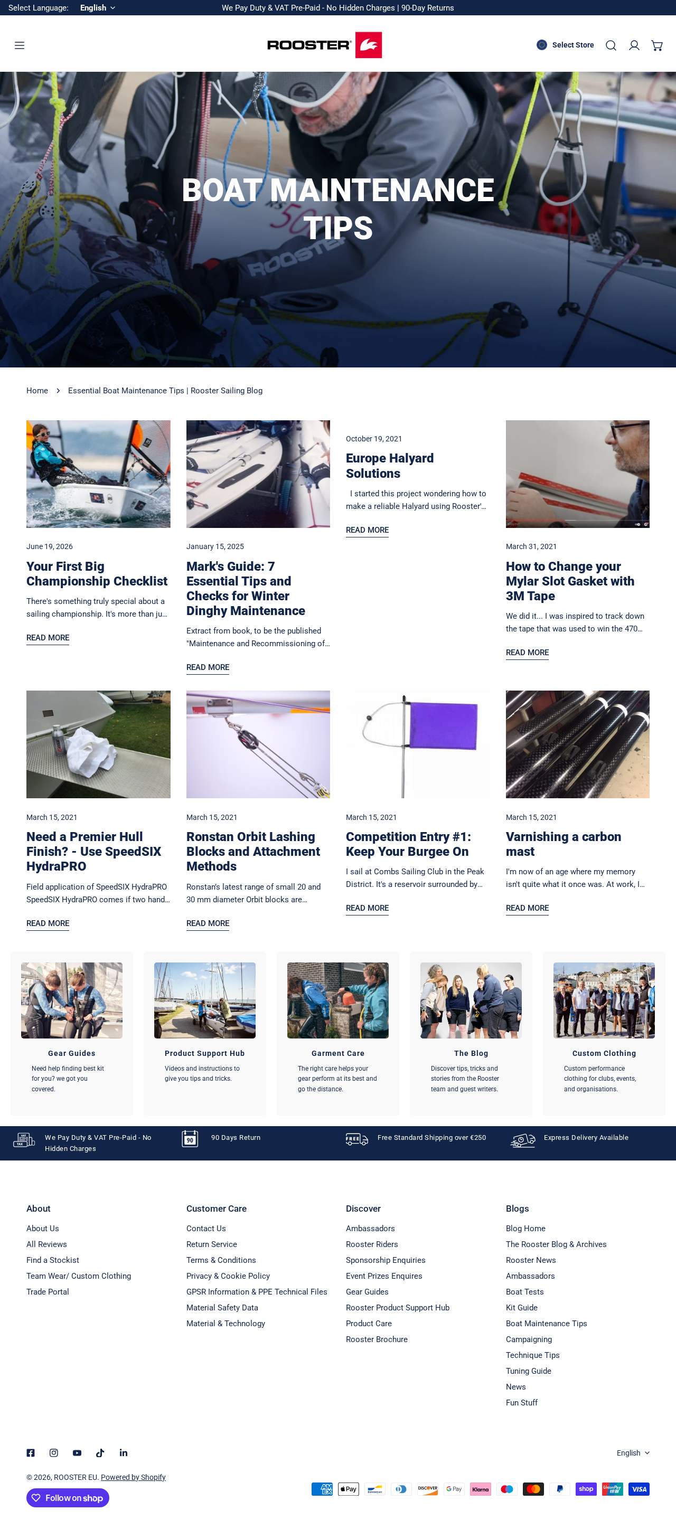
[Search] (611, 45)
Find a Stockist (52, 1260)
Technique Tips (533, 1355)
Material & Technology (225, 1323)
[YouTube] (77, 1453)
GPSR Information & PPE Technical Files (256, 1292)
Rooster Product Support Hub (397, 1308)
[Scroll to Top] (657, 1483)
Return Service (211, 1244)
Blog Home (526, 1228)
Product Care (369, 1323)
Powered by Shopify (133, 1477)
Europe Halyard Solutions (390, 465)
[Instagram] (53, 1453)
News (516, 1387)
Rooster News (531, 1260)
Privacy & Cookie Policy (228, 1276)
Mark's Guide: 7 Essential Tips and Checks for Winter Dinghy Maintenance (245, 588)
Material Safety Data (222, 1308)
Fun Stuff (522, 1403)
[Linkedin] (123, 1453)
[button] (657, 45)
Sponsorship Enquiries (386, 1260)
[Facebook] (30, 1453)
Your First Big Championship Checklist (96, 574)
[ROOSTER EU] (325, 45)
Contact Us (206, 1228)
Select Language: (38, 8)
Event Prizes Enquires (384, 1276)
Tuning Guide (528, 1371)
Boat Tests (525, 1292)
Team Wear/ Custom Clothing (78, 1276)
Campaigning (529, 1339)
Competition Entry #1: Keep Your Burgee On (408, 844)
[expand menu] (19, 45)
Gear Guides (367, 1292)
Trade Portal (47, 1292)
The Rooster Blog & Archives (556, 1244)
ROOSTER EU (75, 1477)
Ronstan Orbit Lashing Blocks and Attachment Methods (253, 851)
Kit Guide (522, 1308)
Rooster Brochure (377, 1339)
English (629, 1453)
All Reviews (46, 1244)
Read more (47, 638)
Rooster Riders (372, 1244)
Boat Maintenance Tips (546, 1323)
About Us (42, 1228)
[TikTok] (100, 1453)
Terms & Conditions (221, 1260)
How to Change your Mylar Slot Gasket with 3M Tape (570, 581)
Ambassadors (370, 1228)
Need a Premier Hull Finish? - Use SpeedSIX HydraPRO (93, 851)
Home (37, 390)
